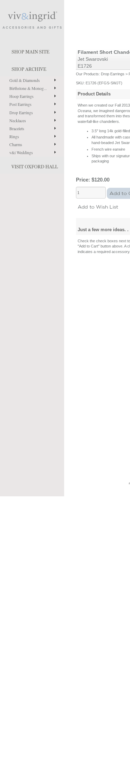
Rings (14, 136)
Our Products (87, 74)
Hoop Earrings (21, 96)
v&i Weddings (21, 152)
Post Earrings (20, 104)
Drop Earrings (21, 112)
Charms (15, 144)
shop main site (32, 50)
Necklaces (17, 120)
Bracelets (16, 128)
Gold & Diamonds (24, 80)
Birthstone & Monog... (28, 88)
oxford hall (32, 165)
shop (32, 67)
